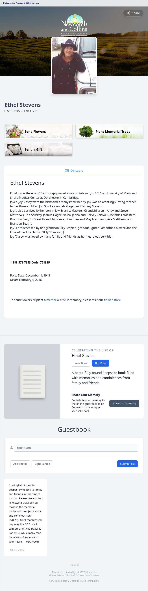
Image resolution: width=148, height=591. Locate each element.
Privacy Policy (64, 575)
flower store (112, 300)
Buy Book (100, 363)
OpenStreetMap (78, 580)
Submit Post (127, 463)
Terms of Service (83, 575)
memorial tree (56, 300)
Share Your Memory (124, 403)
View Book (81, 363)
